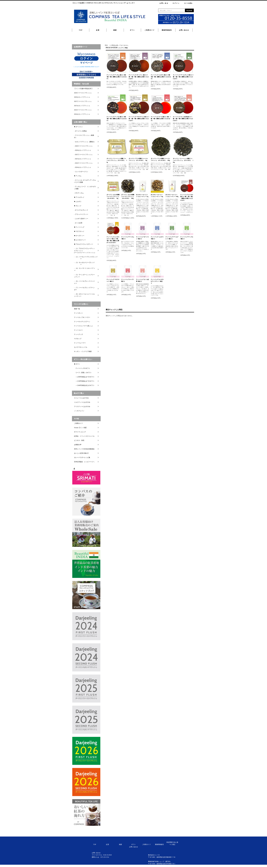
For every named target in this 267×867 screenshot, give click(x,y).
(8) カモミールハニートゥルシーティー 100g (172, 195)
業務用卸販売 (167, 30)
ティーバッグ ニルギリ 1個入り (157, 237)
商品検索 (189, 10)
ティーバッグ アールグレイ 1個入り (172, 237)
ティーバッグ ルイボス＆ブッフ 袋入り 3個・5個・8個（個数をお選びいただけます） (113, 239)
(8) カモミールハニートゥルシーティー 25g (142, 195)
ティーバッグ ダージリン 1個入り (142, 237)
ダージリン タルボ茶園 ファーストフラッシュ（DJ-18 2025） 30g (113, 196)
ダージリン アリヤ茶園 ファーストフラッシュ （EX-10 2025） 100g (160, 159)
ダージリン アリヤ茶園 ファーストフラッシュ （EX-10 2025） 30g (138, 159)
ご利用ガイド (150, 30)
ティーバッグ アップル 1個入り (186, 237)
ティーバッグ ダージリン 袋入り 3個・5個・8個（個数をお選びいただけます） (139, 76)
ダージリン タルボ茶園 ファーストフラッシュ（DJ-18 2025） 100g (127, 196)
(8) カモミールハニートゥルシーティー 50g (157, 195)
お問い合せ (164, 3)
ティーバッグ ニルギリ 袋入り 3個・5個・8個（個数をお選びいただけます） (161, 76)
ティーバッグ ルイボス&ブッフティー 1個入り (157, 281)
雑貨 (115, 30)
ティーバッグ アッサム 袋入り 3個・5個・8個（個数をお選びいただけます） (117, 76)
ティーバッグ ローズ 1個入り (127, 280)
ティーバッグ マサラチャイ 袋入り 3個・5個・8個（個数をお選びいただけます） (139, 118)
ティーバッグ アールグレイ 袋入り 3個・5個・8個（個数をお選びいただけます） (183, 76)
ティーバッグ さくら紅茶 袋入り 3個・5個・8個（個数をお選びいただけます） (183, 118)
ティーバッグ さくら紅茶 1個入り (142, 280)
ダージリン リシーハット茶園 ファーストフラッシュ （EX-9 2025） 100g (183, 160)
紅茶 (97, 30)
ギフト (132, 30)
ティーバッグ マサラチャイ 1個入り (113, 280)
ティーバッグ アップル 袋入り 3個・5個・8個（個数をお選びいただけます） (117, 118)
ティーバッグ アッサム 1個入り (127, 237)
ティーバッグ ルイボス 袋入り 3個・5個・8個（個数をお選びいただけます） (186, 197)
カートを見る (188, 3)
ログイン (176, 3)
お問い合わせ (184, 30)
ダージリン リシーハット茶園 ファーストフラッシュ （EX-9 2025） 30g (117, 160)
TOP (80, 30)
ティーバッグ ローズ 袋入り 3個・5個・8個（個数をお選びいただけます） (161, 118)
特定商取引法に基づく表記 (172, 843)
